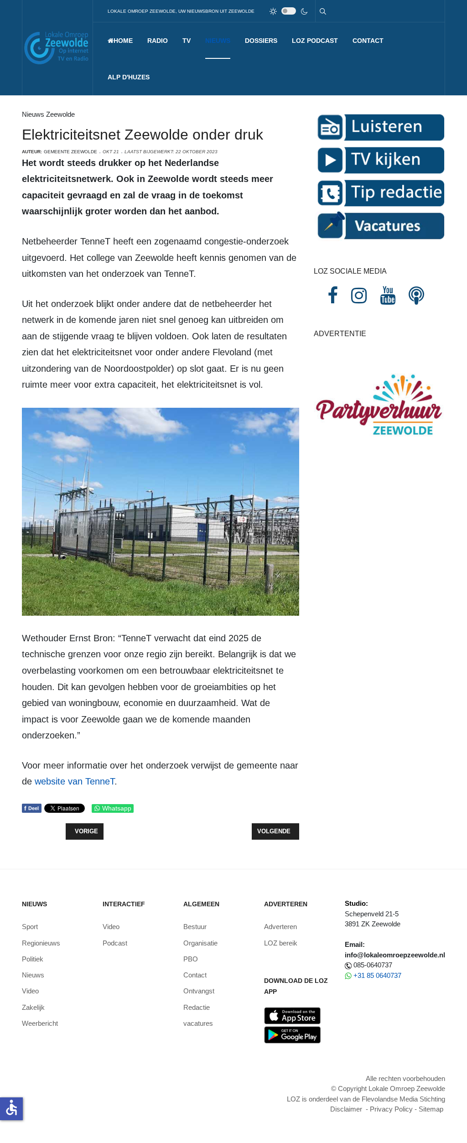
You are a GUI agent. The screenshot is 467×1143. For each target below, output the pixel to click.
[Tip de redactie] (379, 192)
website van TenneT (74, 781)
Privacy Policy (391, 1109)
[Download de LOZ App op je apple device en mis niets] (292, 1015)
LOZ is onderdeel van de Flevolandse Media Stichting (366, 1099)
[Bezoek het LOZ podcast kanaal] (416, 296)
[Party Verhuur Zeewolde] (379, 414)
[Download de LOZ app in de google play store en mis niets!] (292, 1034)
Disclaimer (346, 1109)
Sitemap (431, 1109)
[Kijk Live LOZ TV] (379, 159)
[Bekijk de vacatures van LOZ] (379, 225)
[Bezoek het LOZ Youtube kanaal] (387, 296)
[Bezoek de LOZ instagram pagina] (359, 296)
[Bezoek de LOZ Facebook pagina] (332, 296)
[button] (157, 40)
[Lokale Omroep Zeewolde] (57, 48)
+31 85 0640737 (377, 975)
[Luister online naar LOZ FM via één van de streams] (379, 126)
